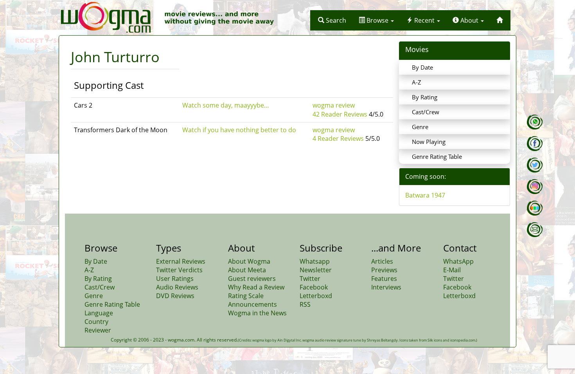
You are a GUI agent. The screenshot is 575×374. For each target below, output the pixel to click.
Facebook (314, 287)
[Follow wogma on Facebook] (534, 143)
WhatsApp (458, 261)
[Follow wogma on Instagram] (534, 186)
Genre (420, 127)
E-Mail (452, 270)
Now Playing (429, 142)
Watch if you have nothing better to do (239, 130)
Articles (382, 261)
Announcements (252, 304)
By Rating (424, 97)
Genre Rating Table (437, 156)
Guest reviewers (252, 278)
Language (98, 313)
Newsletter (316, 270)
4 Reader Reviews (338, 138)
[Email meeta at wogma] (534, 229)
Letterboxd (316, 295)
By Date (422, 67)
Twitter (310, 278)
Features (384, 278)
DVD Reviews (175, 295)
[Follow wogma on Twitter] (534, 165)
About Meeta (247, 270)
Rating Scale (246, 295)
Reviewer (97, 330)
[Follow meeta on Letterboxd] (534, 208)
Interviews (386, 287)
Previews (384, 270)
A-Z (416, 82)
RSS (305, 304)
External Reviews (180, 261)
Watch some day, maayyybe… (225, 105)
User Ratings (175, 278)
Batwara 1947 (425, 195)
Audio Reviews (177, 287)
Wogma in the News (257, 313)
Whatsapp (315, 261)
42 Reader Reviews (340, 114)
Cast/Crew (425, 112)
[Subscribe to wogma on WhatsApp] (534, 122)
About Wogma (249, 261)
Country (96, 321)
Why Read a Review (256, 287)
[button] (332, 20)
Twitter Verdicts (179, 270)
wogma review (334, 105)
